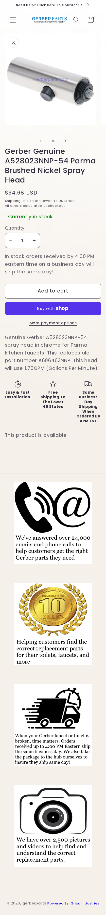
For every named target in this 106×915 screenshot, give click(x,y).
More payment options (53, 323)
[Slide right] (65, 141)
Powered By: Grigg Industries (73, 903)
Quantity (15, 228)
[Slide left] (40, 141)
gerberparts (34, 903)
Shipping (13, 200)
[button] (13, 20)
